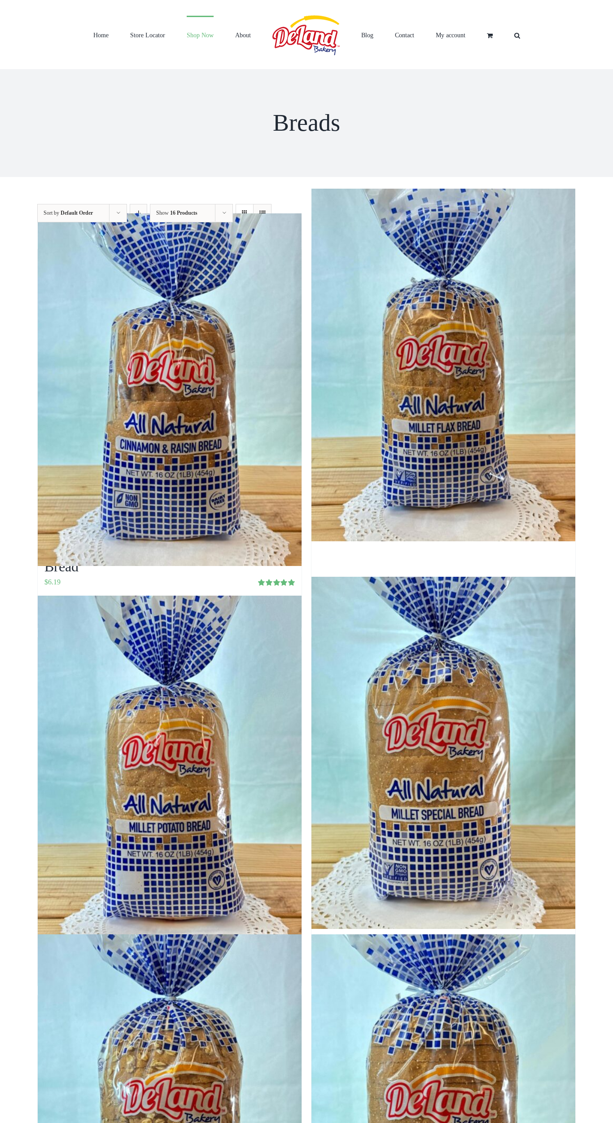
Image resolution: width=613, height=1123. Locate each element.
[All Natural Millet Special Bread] (443, 752)
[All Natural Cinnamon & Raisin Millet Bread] (170, 390)
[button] (465, 34)
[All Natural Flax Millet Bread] (443, 365)
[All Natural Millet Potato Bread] (170, 771)
